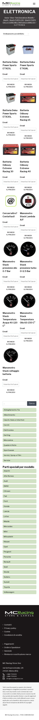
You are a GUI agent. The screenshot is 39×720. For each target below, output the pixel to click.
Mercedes (8, 526)
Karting (7, 435)
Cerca (31, 403)
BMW (6, 486)
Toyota (7, 587)
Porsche (7, 557)
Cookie (7, 632)
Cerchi (6, 425)
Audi (6, 481)
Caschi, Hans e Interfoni (14, 420)
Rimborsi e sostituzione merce (17, 654)
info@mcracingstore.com (14, 678)
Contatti (8, 625)
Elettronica (8, 430)
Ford (6, 501)
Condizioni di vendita (13, 635)
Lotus (6, 516)
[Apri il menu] (34, 4)
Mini (5, 531)
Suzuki (6, 582)
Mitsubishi (8, 537)
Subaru (7, 577)
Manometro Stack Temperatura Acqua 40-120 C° (10, 319)
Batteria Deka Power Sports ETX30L (10, 113)
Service (7, 460)
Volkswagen (9, 592)
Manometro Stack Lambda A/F (27, 216)
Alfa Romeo (9, 476)
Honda (6, 506)
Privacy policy (10, 628)
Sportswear (9, 450)
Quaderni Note (10, 445)
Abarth (7, 471)
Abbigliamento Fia (12, 410)
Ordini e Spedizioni (12, 647)
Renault (7, 562)
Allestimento (9, 415)
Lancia (6, 511)
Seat (6, 567)
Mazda (6, 521)
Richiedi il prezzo (10, 86)
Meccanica (8, 440)
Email (5, 74)
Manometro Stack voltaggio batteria (11, 370)
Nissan (7, 542)
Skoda (6, 572)
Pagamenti (9, 644)
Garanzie (8, 651)
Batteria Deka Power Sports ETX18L (27, 65)
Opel (6, 547)
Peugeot (7, 552)
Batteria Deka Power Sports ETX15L (10, 65)
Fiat (5, 496)
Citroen (7, 491)
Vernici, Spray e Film (12, 455)
